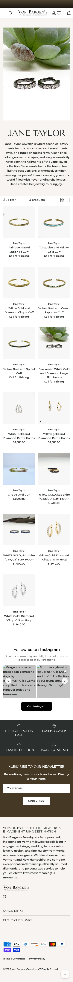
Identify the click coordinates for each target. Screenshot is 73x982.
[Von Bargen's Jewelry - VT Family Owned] (33, 13)
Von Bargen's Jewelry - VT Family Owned (35, 969)
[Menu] (4, 13)
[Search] (12, 13)
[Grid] (62, 200)
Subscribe (36, 800)
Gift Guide (36, 4)
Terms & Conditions (14, 958)
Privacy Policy (37, 958)
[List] (68, 200)
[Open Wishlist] (59, 13)
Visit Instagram (36, 706)
